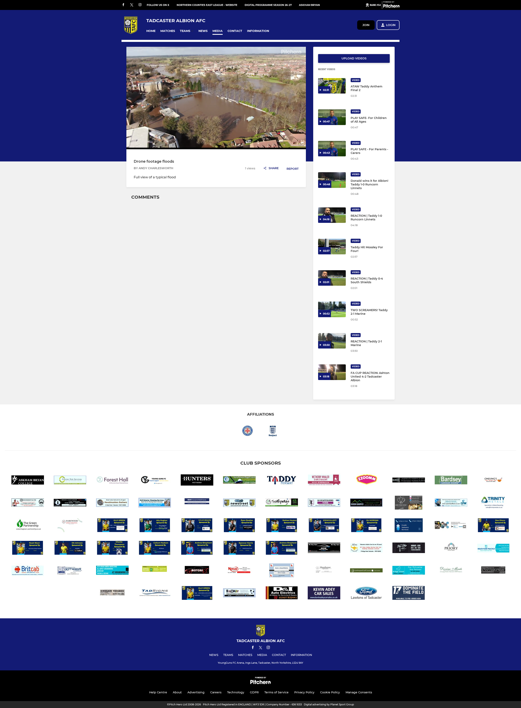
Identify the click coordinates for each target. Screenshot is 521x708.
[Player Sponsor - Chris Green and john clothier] (112, 526)
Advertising (196, 692)
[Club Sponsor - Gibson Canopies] (366, 503)
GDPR (254, 692)
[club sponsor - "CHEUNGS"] (493, 480)
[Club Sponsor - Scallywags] (281, 503)
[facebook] (123, 5)
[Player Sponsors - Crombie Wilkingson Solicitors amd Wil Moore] (154, 548)
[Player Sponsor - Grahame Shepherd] (281, 548)
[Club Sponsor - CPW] (451, 503)
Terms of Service (276, 692)
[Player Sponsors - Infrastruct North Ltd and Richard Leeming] (493, 526)
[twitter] (131, 5)
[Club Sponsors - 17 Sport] (408, 593)
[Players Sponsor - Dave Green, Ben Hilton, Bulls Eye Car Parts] (281, 526)
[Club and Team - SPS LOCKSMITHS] (70, 503)
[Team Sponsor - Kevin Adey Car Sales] (324, 593)
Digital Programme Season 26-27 (268, 5)
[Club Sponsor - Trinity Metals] (493, 503)
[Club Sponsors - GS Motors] (197, 571)
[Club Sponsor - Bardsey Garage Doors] (451, 480)
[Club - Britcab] (27, 571)
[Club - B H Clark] (70, 571)
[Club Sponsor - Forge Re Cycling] (154, 571)
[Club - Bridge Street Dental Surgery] (408, 571)
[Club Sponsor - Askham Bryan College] (27, 480)
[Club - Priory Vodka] (451, 548)
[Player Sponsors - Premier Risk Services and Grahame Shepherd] (197, 548)
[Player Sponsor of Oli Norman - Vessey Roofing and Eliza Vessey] (366, 526)
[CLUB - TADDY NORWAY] (281, 480)
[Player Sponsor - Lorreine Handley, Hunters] (239, 526)
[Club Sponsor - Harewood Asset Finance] (70, 526)
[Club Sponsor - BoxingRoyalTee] (27, 503)
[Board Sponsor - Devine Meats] (451, 571)
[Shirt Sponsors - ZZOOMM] (366, 480)
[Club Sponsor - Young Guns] (154, 480)
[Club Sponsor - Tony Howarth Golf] (239, 480)
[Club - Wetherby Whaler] (324, 480)
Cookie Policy (330, 692)
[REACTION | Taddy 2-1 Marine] (332, 341)
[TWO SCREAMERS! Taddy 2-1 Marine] (332, 309)
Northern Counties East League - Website (207, 5)
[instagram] (140, 5)
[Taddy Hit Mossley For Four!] (332, 246)
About (177, 692)
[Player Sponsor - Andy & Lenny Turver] (239, 548)
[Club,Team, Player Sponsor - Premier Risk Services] (70, 480)
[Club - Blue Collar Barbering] (408, 548)
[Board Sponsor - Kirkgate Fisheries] (112, 593)
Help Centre (158, 692)
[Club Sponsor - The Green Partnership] (27, 526)
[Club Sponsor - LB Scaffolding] (324, 503)
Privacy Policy (304, 692)
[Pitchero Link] (391, 6)
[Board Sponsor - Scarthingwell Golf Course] (366, 571)
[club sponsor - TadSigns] (154, 593)
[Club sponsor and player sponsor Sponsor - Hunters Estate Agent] (197, 480)
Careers (215, 692)
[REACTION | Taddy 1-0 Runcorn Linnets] (332, 215)
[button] (151, 31)
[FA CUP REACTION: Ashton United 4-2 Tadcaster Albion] (332, 372)
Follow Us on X (158, 5)
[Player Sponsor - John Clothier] (197, 593)
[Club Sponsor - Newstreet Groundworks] (239, 503)
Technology (235, 692)
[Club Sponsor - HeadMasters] (112, 503)
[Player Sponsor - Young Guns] (197, 526)
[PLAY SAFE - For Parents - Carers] (332, 149)
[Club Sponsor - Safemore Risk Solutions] (451, 526)
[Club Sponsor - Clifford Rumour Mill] (239, 593)
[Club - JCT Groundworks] (112, 571)
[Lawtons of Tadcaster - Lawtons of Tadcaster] (366, 593)
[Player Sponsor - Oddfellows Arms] (324, 526)
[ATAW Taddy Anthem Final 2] (332, 86)
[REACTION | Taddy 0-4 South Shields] (332, 278)
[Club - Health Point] (493, 548)
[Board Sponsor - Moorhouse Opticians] (324, 571)
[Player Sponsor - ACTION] (70, 548)
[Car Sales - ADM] (324, 548)
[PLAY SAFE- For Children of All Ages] (332, 117)
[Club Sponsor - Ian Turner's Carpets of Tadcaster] (493, 571)
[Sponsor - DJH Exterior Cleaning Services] (154, 503)
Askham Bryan (309, 5)
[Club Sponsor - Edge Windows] (408, 480)
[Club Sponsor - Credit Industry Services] (408, 526)
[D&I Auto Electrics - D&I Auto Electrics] (281, 593)
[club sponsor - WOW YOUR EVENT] (408, 503)
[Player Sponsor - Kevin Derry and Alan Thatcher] (27, 548)
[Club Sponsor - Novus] (239, 571)
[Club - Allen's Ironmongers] (366, 548)
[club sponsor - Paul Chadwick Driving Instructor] (281, 571)
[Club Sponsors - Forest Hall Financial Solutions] (112, 480)
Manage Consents (359, 692)
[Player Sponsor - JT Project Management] (112, 548)
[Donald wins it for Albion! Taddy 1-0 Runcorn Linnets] (332, 180)
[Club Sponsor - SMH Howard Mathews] (197, 503)
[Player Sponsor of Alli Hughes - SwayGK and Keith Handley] (154, 526)
